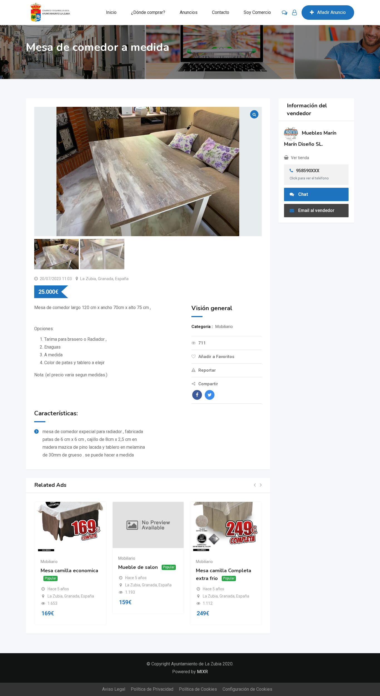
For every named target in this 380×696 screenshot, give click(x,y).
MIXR (202, 671)
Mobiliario (49, 561)
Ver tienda (300, 158)
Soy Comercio (257, 12)
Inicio (111, 12)
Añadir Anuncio (331, 12)
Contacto (220, 12)
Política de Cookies (198, 689)
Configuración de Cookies (247, 689)
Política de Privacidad (152, 689)
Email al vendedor (316, 210)
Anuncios (189, 12)
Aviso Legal (113, 689)
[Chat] (284, 12)
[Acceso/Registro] (294, 12)
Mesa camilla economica (69, 570)
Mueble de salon (138, 567)
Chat (303, 194)
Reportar (207, 370)
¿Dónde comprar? (148, 12)
